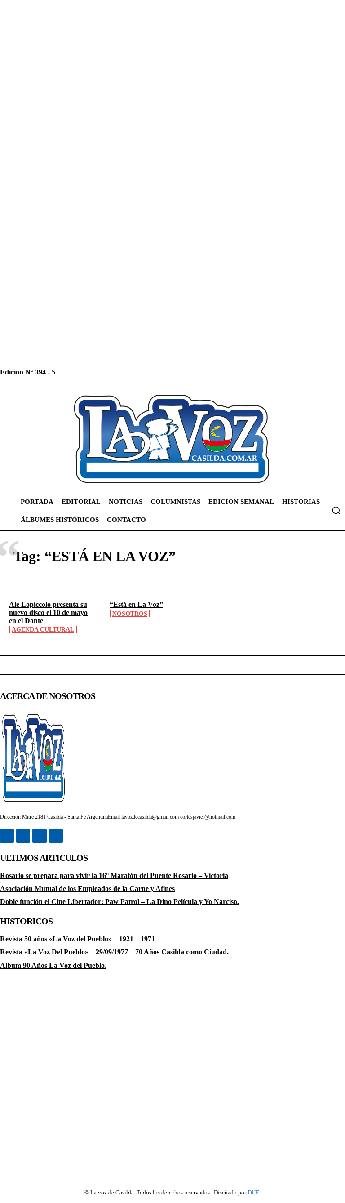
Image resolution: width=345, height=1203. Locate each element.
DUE (253, 1192)
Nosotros (129, 613)
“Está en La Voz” (136, 604)
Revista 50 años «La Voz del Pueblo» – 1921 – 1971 (77, 939)
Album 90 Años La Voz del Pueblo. (53, 965)
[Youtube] (124, 372)
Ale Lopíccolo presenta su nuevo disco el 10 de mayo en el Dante (48, 612)
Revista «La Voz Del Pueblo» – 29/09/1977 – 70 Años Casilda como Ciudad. (114, 952)
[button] (336, 510)
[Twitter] (103, 372)
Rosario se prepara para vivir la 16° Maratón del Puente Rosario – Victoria (114, 875)
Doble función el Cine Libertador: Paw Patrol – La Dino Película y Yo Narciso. (119, 901)
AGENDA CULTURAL (43, 629)
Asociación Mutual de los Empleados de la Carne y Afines (87, 888)
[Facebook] (63, 372)
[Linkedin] (83, 372)
